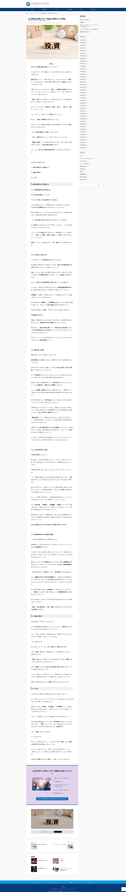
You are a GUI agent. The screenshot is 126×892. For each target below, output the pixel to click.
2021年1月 (83, 111)
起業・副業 (83, 176)
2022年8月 (83, 66)
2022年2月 (83, 79)
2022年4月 (83, 76)
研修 (81, 171)
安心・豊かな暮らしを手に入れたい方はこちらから (52, 798)
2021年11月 (83, 84)
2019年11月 (83, 147)
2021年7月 (83, 95)
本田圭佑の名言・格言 (42, 860)
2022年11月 (83, 58)
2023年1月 (83, 53)
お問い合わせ (93, 9)
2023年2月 (83, 50)
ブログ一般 (45, 22)
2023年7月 (83, 48)
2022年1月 (83, 82)
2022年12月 (83, 55)
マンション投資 (84, 163)
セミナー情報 (69, 9)
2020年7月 (83, 126)
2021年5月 (83, 100)
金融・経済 (54, 22)
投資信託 (83, 169)
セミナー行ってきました (86, 158)
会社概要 (44, 9)
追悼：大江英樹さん (85, 19)
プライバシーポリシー (70, 889)
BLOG (81, 9)
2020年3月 (83, 137)
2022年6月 (83, 71)
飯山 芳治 (58, 22)
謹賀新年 (82, 22)
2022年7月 (83, 69)
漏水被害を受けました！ (43, 868)
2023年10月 (83, 42)
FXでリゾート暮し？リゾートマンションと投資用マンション (89, 25)
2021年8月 (83, 92)
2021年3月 (83, 105)
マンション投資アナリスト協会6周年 (89, 29)
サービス (56, 9)
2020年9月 (83, 121)
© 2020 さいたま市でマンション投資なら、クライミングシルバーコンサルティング (63, 891)
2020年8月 (83, 124)
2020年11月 (83, 116)
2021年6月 (83, 97)
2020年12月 (83, 113)
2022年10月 (83, 61)
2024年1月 (83, 40)
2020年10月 (83, 118)
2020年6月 (83, 129)
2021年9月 (83, 90)
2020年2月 (83, 139)
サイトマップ (61, 889)
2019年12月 (83, 145)
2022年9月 (83, 63)
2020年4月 (83, 134)
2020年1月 (83, 142)
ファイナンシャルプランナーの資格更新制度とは (66, 869)
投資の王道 (83, 166)
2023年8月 (83, 45)
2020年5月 (83, 132)
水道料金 (61, 860)
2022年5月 (83, 74)
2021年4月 (83, 103)
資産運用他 (49, 22)
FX (81, 156)
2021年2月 (83, 108)
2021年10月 (83, 87)
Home (32, 9)
